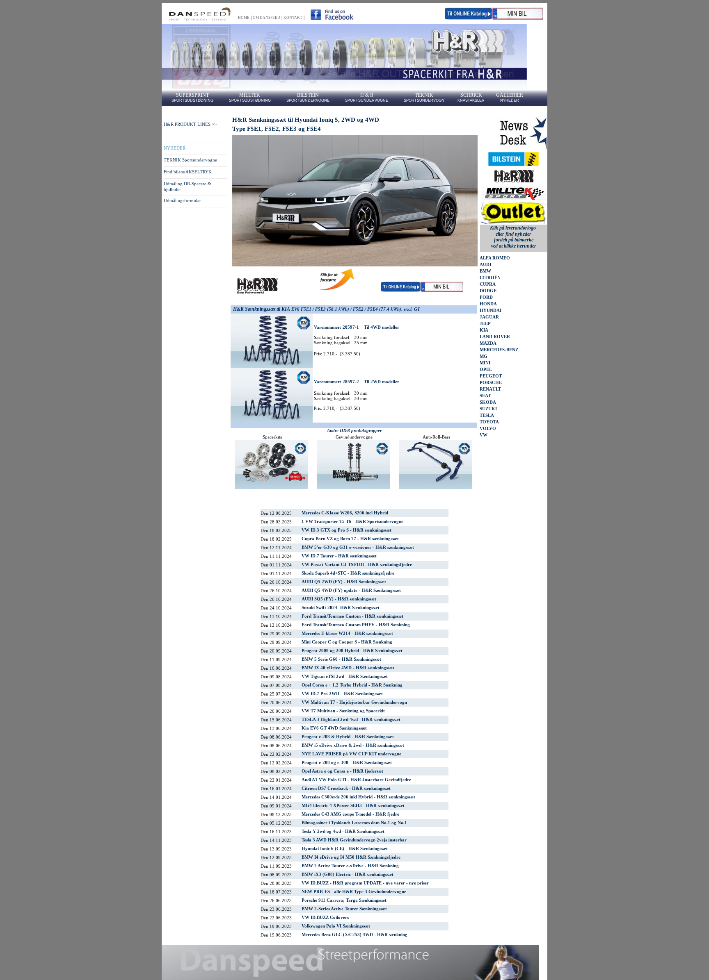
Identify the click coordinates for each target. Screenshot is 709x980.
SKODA (488, 402)
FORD (486, 297)
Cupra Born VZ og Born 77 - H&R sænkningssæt (350, 539)
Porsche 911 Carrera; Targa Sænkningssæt (344, 900)
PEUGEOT (491, 376)
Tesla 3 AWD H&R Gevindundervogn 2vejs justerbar (354, 840)
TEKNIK (424, 95)
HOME (243, 18)
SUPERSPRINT (192, 95)
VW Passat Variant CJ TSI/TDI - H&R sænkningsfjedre (357, 564)
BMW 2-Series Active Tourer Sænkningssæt (344, 909)
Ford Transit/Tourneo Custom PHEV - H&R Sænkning (356, 625)
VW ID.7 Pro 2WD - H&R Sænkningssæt (342, 693)
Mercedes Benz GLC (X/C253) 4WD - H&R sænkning (354, 934)
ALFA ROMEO (495, 258)
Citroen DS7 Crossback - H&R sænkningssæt (346, 788)
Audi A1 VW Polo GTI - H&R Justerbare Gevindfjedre (356, 780)
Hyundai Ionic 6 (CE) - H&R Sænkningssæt (345, 848)
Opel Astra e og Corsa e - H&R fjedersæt (342, 771)
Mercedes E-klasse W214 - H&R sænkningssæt (347, 633)
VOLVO (488, 428)
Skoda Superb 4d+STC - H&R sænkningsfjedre (348, 573)
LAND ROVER (495, 336)
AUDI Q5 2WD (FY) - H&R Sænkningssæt (344, 582)
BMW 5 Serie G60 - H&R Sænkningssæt (341, 659)
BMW (485, 271)
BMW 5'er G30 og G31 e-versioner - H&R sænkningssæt (358, 547)
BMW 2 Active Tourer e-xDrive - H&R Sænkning (350, 866)
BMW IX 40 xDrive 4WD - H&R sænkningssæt (348, 668)
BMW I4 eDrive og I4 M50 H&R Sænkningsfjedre (351, 857)
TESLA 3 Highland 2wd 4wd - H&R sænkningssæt (351, 719)
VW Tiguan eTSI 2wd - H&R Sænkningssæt (345, 676)
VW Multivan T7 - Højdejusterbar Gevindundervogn (354, 702)
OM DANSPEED (266, 18)
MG (483, 356)
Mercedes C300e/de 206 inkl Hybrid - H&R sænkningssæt (358, 797)
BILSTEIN (308, 95)
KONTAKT (293, 18)
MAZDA (488, 343)
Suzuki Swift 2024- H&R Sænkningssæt (341, 607)
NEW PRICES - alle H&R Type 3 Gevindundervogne (354, 891)
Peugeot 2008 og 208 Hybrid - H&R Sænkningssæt (352, 650)
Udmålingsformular (182, 200)
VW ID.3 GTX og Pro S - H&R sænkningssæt (346, 530)
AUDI (485, 264)
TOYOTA (489, 422)
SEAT (485, 395)
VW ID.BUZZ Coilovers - (327, 917)
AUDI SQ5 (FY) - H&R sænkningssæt (339, 599)
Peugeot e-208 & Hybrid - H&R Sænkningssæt (348, 736)
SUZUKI (488, 409)
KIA (484, 330)
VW (483, 435)
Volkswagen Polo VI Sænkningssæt (336, 926)
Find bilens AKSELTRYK (188, 172)
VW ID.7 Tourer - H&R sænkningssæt (339, 556)
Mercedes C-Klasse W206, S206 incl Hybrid (345, 513)
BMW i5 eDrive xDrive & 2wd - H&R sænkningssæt (353, 745)
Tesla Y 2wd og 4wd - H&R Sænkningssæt (343, 831)
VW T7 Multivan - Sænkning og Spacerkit (343, 711)
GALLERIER (509, 95)
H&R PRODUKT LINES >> (190, 124)
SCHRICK (471, 95)
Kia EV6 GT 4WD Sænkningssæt (334, 728)
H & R (366, 95)
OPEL (486, 369)
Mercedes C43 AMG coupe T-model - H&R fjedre (350, 814)
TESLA (487, 415)
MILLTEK (249, 95)
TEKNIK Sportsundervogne (190, 160)
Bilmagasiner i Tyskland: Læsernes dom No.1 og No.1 (354, 823)
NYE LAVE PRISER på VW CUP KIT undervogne (351, 754)
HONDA (488, 304)
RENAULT (490, 389)
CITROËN (490, 277)
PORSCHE (491, 382)
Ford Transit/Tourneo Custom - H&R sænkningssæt (352, 616)
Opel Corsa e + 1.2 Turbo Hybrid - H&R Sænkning (352, 685)
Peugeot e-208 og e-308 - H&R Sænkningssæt (347, 762)
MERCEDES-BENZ (499, 350)
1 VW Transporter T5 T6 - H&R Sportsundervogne (352, 521)
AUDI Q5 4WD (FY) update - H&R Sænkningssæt (351, 590)
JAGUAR (489, 317)
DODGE (488, 291)
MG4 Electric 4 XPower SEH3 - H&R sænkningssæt (353, 805)
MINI (485, 363)
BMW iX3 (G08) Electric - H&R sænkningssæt (347, 874)
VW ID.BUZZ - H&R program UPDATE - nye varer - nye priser (365, 883)
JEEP (485, 323)
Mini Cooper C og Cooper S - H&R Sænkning (347, 642)
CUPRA (488, 284)
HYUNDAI (490, 310)
